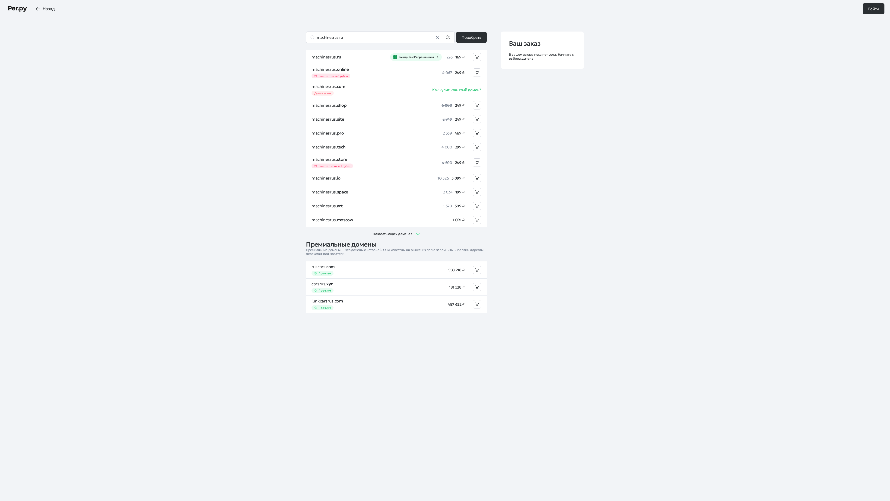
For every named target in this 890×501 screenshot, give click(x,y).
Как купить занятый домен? (456, 89)
